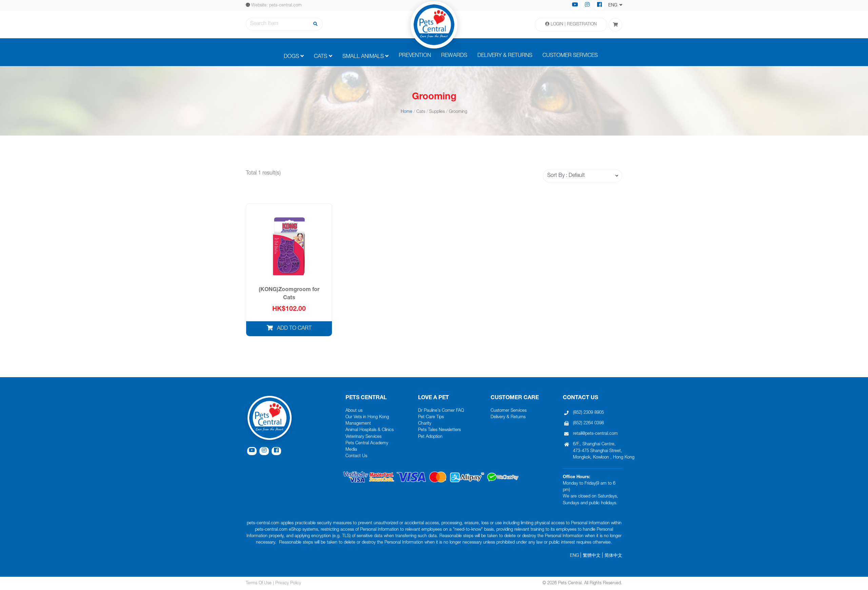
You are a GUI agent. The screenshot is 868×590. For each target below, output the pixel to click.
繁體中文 (591, 556)
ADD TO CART (294, 328)
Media (351, 450)
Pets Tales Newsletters (439, 430)
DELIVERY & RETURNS (504, 56)
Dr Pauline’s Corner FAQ (441, 411)
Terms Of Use (259, 583)
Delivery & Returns (508, 417)
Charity (424, 424)
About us (354, 411)
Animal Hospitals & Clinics (370, 430)
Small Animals (363, 57)
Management (358, 424)
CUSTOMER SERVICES (570, 56)
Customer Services (509, 411)
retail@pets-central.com (595, 434)
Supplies (437, 112)
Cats (320, 57)
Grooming (458, 112)
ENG (574, 556)
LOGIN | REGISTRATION (573, 24)
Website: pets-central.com (276, 5)
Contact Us (356, 456)
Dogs (291, 57)
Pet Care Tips (431, 417)
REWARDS (454, 56)
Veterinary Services (363, 437)
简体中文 (613, 556)
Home (406, 112)
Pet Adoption (430, 437)
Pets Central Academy (367, 443)
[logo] (434, 24)
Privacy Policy (288, 583)
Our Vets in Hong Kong (367, 417)
